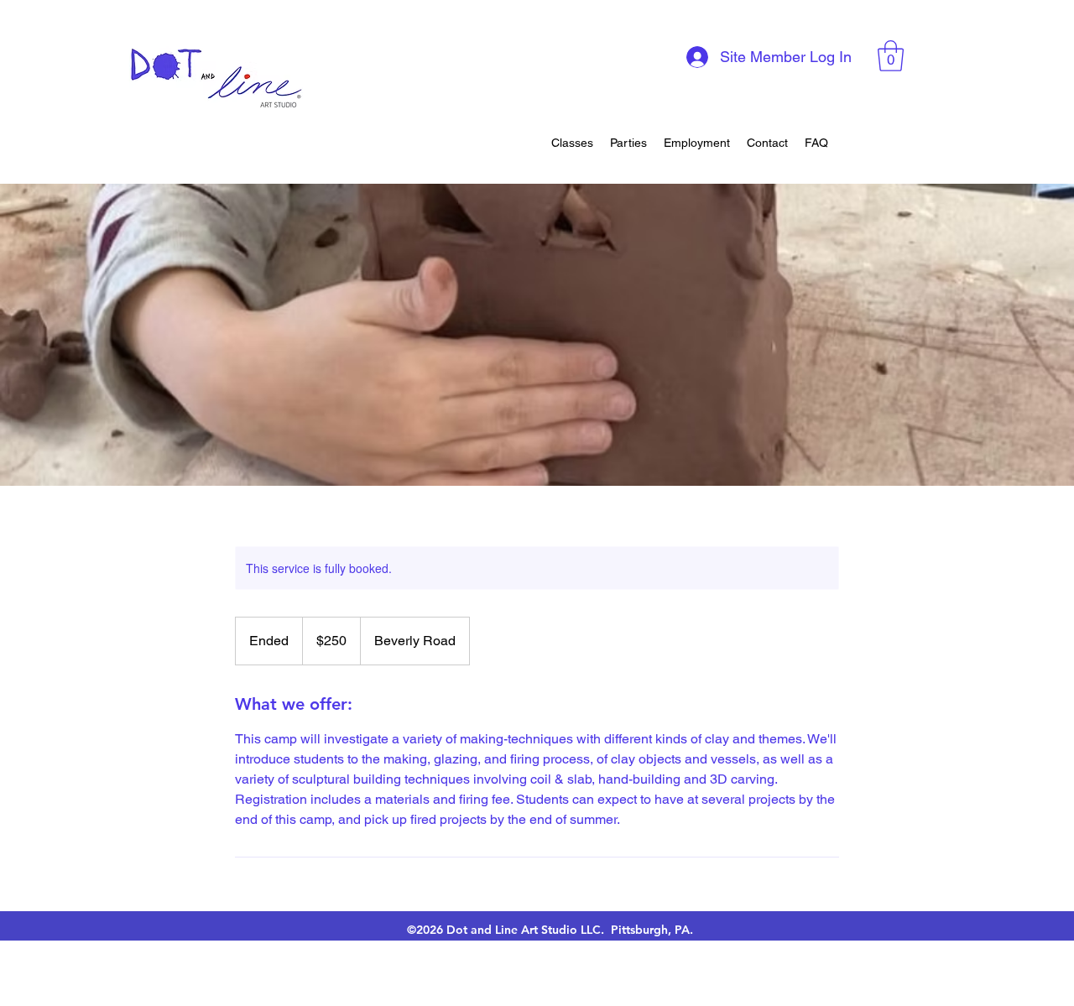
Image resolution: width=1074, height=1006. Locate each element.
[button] (891, 55)
